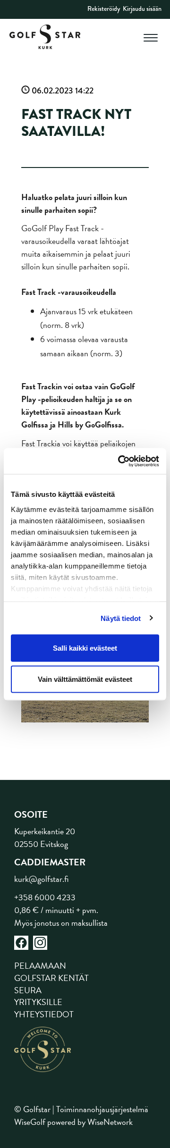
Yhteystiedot (44, 1014)
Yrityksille (38, 1002)
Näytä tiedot (121, 618)
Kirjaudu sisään (142, 8)
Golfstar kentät (51, 978)
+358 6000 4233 (45, 897)
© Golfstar (32, 1109)
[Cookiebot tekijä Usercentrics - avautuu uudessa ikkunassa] (120, 461)
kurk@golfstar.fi (41, 878)
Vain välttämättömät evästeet (85, 679)
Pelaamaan (40, 965)
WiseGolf (29, 1121)
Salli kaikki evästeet (85, 648)
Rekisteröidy (103, 8)
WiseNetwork (110, 1121)
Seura (28, 990)
